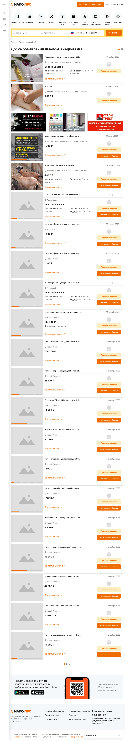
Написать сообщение (109, 156)
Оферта (72, 715)
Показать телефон (109, 71)
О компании (51, 719)
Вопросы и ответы (78, 719)
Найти (115, 33)
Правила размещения (79, 711)
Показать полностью (53, 79)
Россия (14, 42)
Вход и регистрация (114, 4)
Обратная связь (52, 715)
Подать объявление (54, 711)
